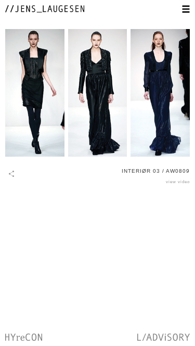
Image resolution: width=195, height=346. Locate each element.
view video (178, 181)
